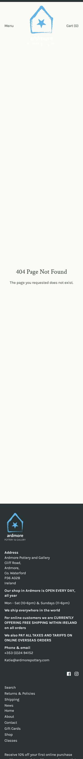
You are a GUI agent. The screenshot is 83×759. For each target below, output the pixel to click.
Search (10, 687)
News (8, 705)
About (9, 716)
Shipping (11, 699)
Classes (10, 740)
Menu (9, 26)
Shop (8, 734)
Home (9, 710)
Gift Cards (12, 728)
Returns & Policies (19, 693)
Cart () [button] (72, 26)
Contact (10, 722)
